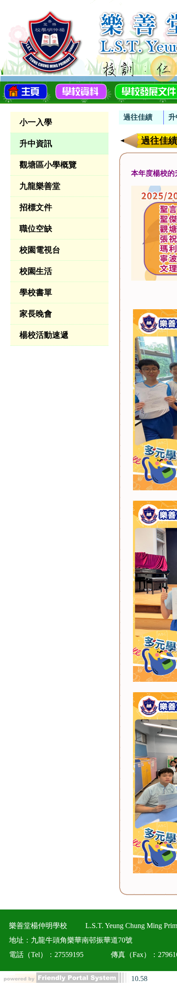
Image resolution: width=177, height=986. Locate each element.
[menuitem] (141, 117)
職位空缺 (36, 228)
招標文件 (36, 207)
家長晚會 (36, 313)
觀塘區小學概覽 (48, 164)
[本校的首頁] (25, 90)
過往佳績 (137, 117)
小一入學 (36, 122)
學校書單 (36, 292)
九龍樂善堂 (40, 186)
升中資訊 (36, 143)
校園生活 (36, 271)
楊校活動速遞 (44, 335)
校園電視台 (40, 249)
